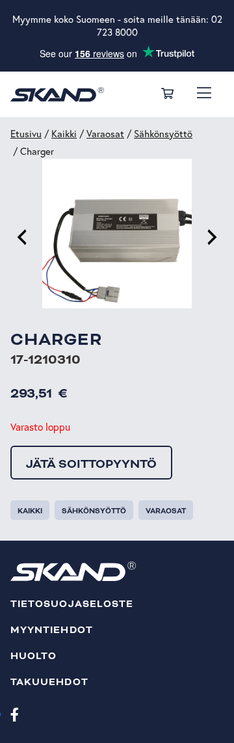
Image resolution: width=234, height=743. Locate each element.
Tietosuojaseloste (71, 604)
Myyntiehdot (51, 630)
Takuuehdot (49, 682)
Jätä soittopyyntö (91, 464)
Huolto (33, 656)
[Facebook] (14, 713)
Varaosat (105, 134)
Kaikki (64, 134)
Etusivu (26, 134)
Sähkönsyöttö (163, 134)
